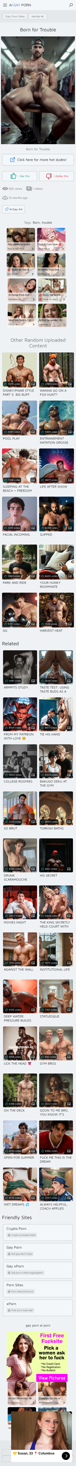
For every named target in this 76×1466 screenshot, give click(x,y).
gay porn (32, 1325)
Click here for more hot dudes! (41, 160)
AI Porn (20, 5)
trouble (47, 222)
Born (36, 222)
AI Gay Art (15, 209)
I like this (24, 176)
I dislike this (60, 176)
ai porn (45, 1325)
